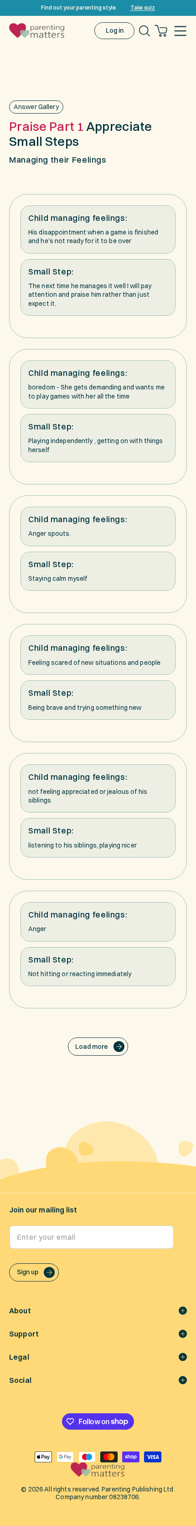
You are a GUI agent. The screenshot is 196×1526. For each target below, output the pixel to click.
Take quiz (142, 7)
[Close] (186, 7)
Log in (115, 30)
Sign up (27, 1272)
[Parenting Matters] (98, 1474)
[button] (180, 31)
